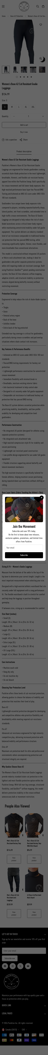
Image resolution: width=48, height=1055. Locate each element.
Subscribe (24, 555)
